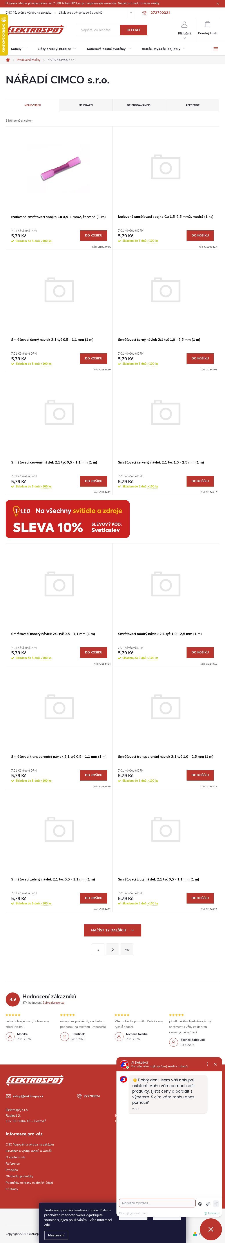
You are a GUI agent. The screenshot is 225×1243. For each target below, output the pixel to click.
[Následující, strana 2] (112, 949)
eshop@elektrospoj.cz (28, 1096)
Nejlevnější (32, 105)
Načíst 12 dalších (109, 930)
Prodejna (12, 1170)
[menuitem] (19, 49)
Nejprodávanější (139, 105)
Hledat (133, 30)
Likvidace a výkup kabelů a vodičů (80, 13)
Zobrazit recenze (53, 1003)
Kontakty (12, 1189)
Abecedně (192, 105)
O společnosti (15, 1157)
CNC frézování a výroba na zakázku (28, 13)
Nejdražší (86, 105)
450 (127, 949)
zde (47, 1224)
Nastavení (56, 1235)
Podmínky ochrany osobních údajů (29, 1183)
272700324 (92, 1096)
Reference (13, 1164)
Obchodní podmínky (19, 1176)
